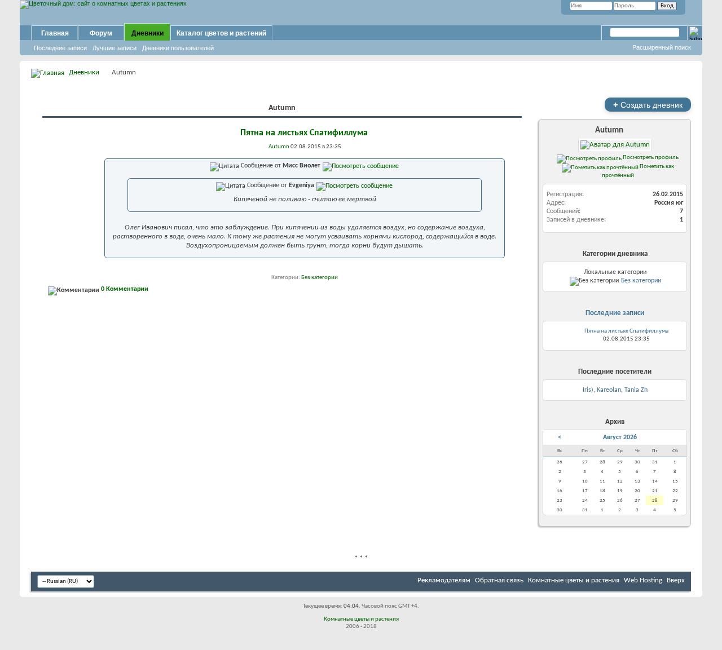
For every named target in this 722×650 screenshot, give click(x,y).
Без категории (319, 278)
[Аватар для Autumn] (615, 145)
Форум (101, 33)
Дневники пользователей (178, 48)
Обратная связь (499, 580)
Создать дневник (648, 104)
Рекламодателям (443, 580)
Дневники (147, 33)
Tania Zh (636, 390)
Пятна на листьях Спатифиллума (304, 133)
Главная (55, 33)
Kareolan (609, 390)
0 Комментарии (124, 289)
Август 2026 (620, 437)
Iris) (588, 390)
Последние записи (60, 48)
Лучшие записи (115, 48)
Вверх (676, 580)
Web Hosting (643, 580)
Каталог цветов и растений (221, 33)
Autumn (609, 130)
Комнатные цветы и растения (573, 580)
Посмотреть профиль (650, 157)
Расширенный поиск (661, 47)
